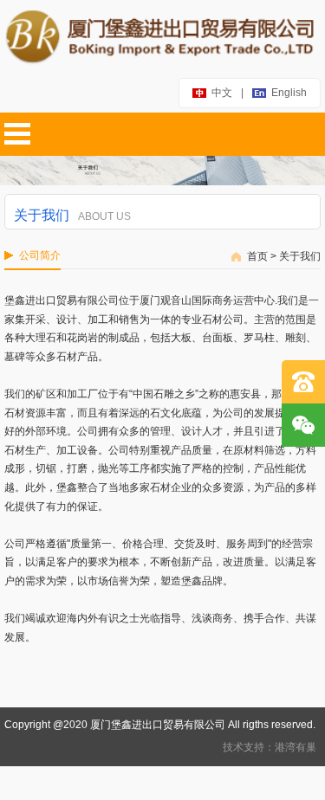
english (289, 93)
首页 (257, 256)
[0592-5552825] (303, 381)
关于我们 (300, 256)
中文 (221, 93)
